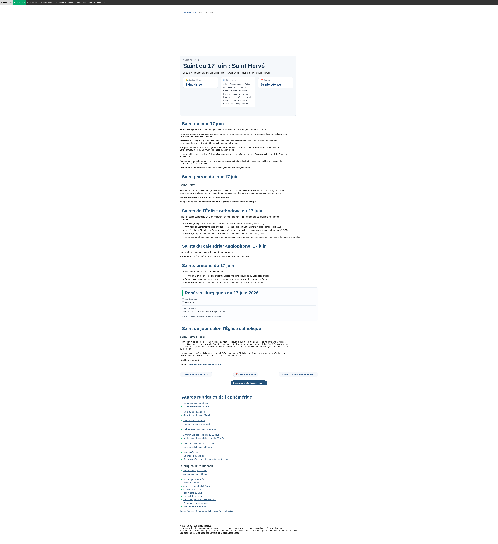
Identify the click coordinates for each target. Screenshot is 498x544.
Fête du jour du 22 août (194, 420)
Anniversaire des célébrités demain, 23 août (203, 438)
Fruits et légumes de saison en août (199, 500)
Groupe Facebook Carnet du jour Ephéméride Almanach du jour (206, 511)
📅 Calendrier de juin (245, 374)
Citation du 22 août (192, 489)
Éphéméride (6, 3)
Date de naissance (84, 3)
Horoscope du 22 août (193, 479)
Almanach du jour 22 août (195, 471)
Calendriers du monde (64, 3)
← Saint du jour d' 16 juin (196, 374)
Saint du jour (19, 3)
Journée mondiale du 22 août (196, 486)
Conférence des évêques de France (204, 364)
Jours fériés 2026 (191, 452)
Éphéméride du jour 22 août (196, 403)
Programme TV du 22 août (195, 503)
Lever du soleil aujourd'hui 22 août (199, 444)
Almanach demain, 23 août (195, 474)
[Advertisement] (249, 35)
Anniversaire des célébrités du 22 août (201, 435)
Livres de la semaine (192, 496)
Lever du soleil (46, 3)
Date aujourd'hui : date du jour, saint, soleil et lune (206, 459)
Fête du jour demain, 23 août (196, 424)
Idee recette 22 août (192, 493)
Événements (99, 3)
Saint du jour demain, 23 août (196, 415)
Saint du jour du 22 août (194, 412)
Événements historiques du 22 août (199, 429)
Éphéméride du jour (189, 12)
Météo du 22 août (191, 483)
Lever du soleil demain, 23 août (197, 447)
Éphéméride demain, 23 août (196, 406)
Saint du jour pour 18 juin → (298, 374)
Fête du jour (32, 3)
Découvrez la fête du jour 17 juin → (249, 383)
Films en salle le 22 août (194, 506)
